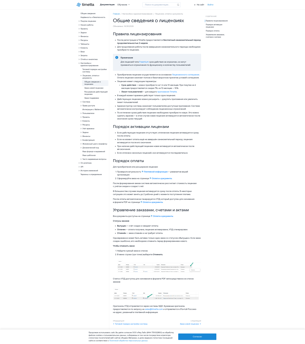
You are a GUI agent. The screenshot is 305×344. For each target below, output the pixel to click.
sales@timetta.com (154, 309)
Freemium (144, 62)
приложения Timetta (167, 92)
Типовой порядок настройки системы (131, 324)
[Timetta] (85, 5)
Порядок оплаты (213, 31)
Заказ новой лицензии (189, 324)
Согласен (197, 336)
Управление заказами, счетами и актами (215, 36)
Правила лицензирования (217, 21)
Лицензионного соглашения (185, 74)
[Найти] (178, 4)
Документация (107, 4)
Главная (116, 14)
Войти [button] (210, 4)
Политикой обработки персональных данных (128, 341)
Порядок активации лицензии (214, 26)
